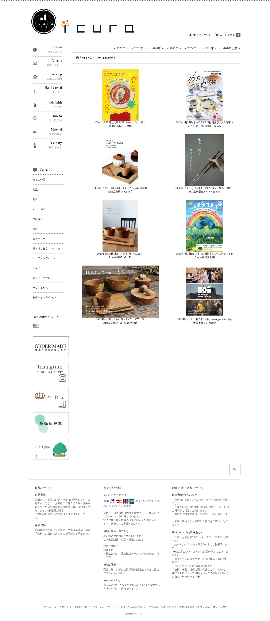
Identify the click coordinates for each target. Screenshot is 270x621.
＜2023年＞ (174, 48)
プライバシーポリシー (105, 606)
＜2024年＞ (156, 48)
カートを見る (229, 35)
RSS (214, 606)
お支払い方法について (133, 606)
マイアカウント (202, 35)
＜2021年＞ (209, 48)
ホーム (47, 606)
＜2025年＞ (138, 48)
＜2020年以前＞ (230, 48)
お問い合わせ (82, 606)
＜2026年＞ (120, 48)
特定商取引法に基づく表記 (194, 606)
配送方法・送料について (163, 606)
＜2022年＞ (191, 48)
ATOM (222, 606)
